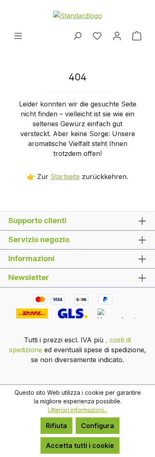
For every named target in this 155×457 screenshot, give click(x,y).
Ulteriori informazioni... (77, 409)
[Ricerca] (77, 35)
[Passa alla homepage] (77, 15)
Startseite (65, 176)
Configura (97, 426)
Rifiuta (56, 426)
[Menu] (18, 35)
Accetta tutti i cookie (80, 445)
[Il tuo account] (117, 35)
